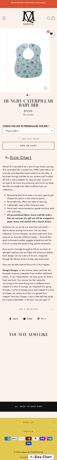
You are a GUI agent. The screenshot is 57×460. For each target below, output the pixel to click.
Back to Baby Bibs (30, 406)
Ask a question (28, 309)
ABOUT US (28, 422)
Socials (28, 431)
